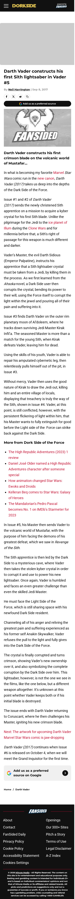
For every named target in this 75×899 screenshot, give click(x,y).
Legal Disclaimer (58, 848)
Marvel (59, 173)
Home (7, 789)
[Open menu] (6, 5)
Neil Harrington (19, 89)
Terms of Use (56, 841)
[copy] (27, 96)
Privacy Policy (13, 841)
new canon (46, 178)
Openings (53, 820)
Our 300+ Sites (57, 827)
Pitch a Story (55, 834)
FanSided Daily (14, 834)
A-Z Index (53, 856)
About (7, 820)
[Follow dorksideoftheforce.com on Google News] (65, 773)
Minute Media (22, 872)
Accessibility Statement (21, 856)
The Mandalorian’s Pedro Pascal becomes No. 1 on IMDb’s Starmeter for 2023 (38, 509)
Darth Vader (22, 789)
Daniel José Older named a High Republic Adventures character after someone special (39, 469)
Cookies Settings (16, 863)
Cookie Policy (13, 848)
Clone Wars (37, 228)
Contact (9, 827)
